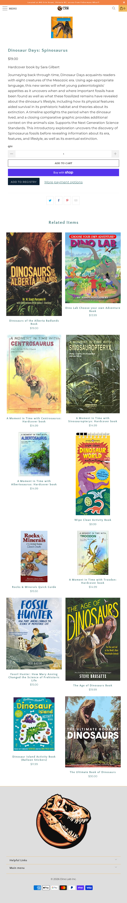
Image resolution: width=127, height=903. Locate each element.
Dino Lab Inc (68, 879)
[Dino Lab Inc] (63, 8)
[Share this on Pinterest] (67, 200)
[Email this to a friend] (76, 200)
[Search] (115, 8)
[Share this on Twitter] (50, 200)
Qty (10, 146)
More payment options (63, 182)
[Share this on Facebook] (58, 200)
